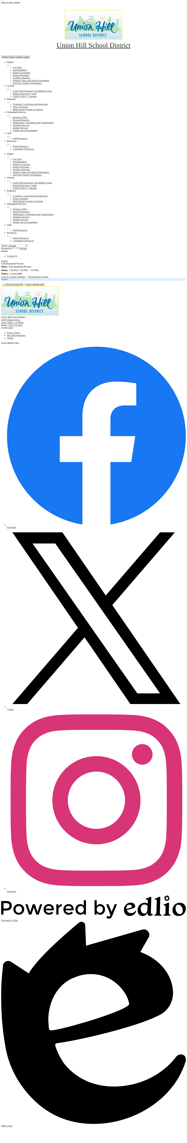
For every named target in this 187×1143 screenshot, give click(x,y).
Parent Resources (21, 146)
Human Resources (21, 120)
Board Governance (21, 72)
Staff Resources (20, 138)
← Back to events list (13, 284)
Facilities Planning (21, 78)
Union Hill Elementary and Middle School (32, 91)
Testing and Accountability (25, 130)
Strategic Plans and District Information (31, 80)
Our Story (17, 67)
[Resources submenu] (8, 144)
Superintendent (20, 70)
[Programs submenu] (8, 102)
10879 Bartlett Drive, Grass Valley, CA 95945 (12, 321)
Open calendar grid (35, 284)
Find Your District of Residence (27, 83)
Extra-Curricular (20, 107)
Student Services (20, 128)
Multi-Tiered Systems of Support (28, 109)
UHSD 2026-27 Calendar (25, 96)
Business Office (20, 117)
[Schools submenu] (8, 89)
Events (4, 279)
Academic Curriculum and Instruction (30, 104)
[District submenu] (8, 65)
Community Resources (23, 149)
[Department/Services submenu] (8, 115)
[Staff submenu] (8, 136)
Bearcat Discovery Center (25, 93)
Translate (23, 248)
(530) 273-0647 (15, 325)
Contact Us (12, 256)
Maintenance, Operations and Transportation (33, 122)
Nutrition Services (21, 125)
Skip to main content (10, 2)
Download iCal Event (38, 277)
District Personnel (21, 75)
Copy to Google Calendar (13, 277)
